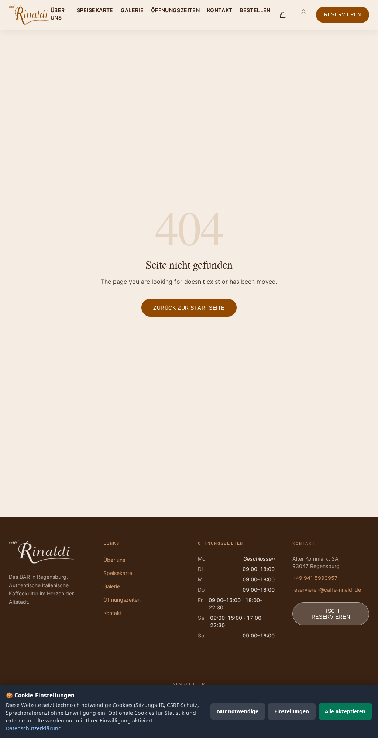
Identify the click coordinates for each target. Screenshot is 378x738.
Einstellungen (291, 711)
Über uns (58, 14)
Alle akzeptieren (345, 711)
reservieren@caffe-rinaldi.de (326, 589)
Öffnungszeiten (175, 10)
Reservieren (342, 14)
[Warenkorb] (283, 15)
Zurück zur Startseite (189, 308)
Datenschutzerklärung (34, 728)
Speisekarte (95, 10)
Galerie (132, 10)
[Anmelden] (303, 15)
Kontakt (219, 10)
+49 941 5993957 (314, 578)
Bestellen (255, 10)
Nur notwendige (237, 711)
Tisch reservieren (331, 614)
